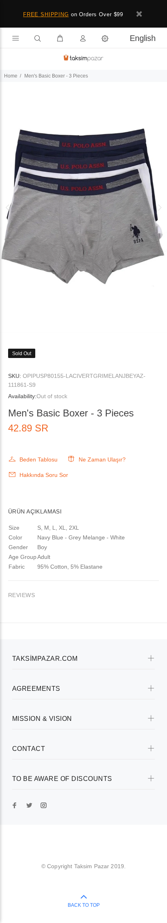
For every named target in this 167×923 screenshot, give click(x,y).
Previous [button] (7, 207)
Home (10, 76)
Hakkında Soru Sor (43, 475)
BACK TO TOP (84, 905)
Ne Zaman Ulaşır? (102, 459)
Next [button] (159, 207)
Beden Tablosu (38, 459)
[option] (83, 207)
